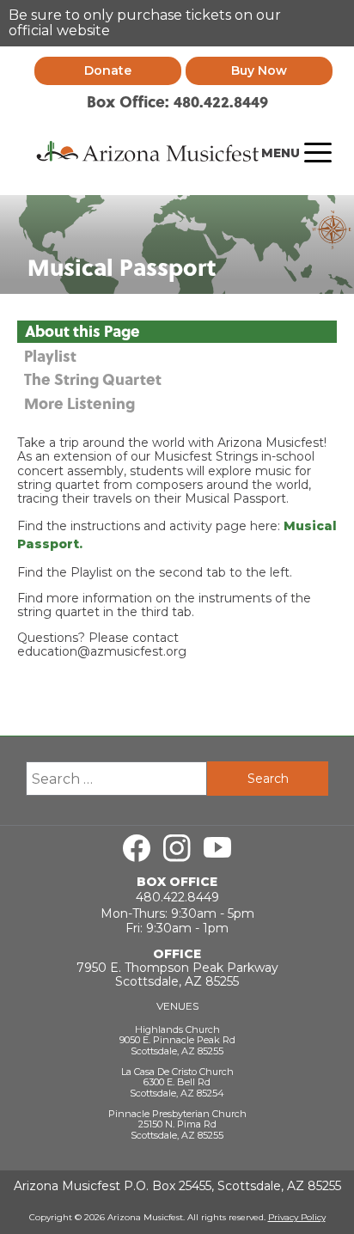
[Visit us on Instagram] (177, 848)
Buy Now (259, 70)
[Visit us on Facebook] (136, 848)
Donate (107, 70)
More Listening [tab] (79, 404)
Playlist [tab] (50, 356)
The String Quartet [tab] (93, 380)
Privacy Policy (297, 1217)
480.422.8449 (177, 897)
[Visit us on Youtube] (217, 848)
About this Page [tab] (82, 331)
